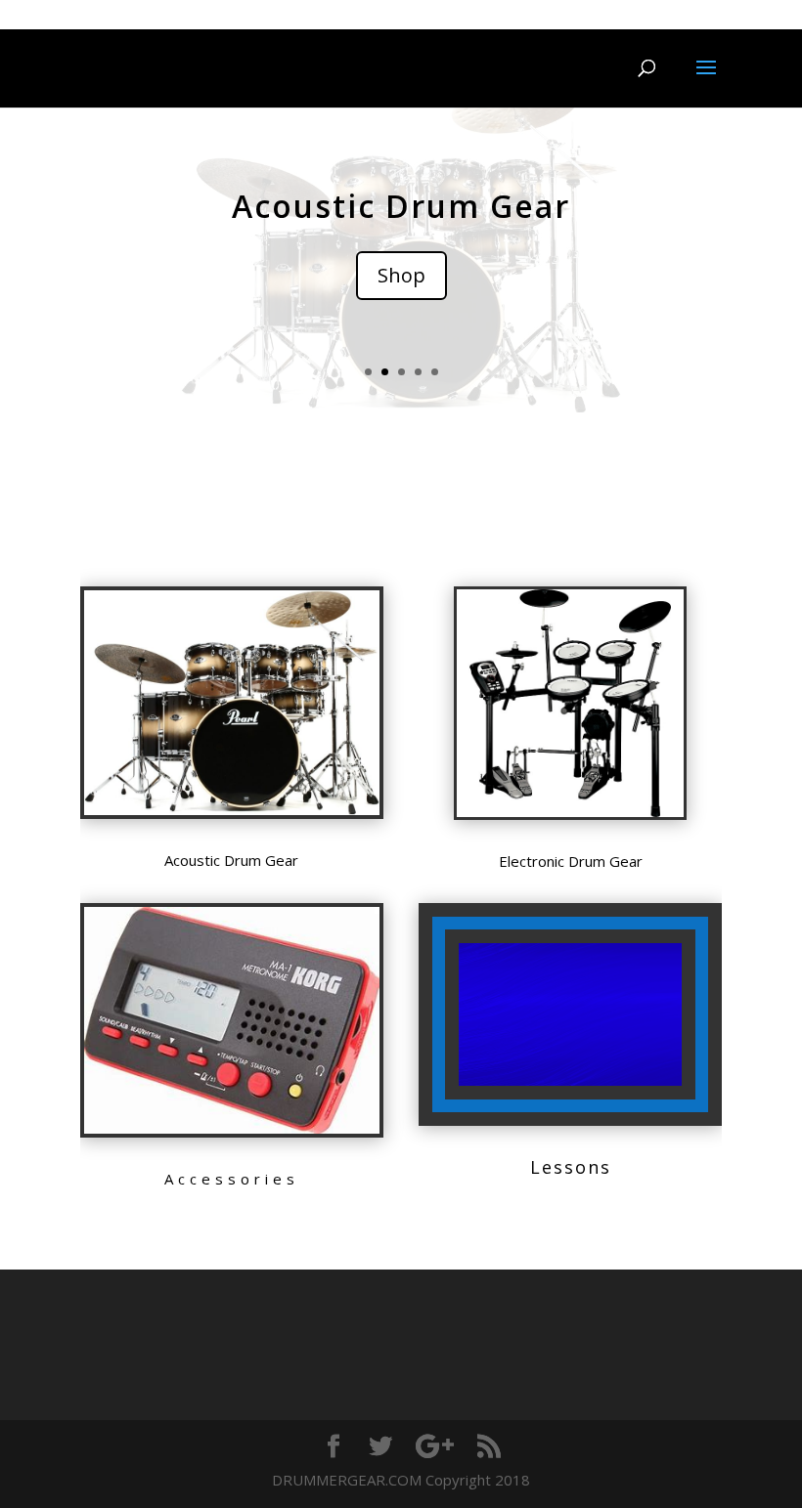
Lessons (570, 1167)
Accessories (231, 1178)
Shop (401, 275)
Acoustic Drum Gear (401, 206)
